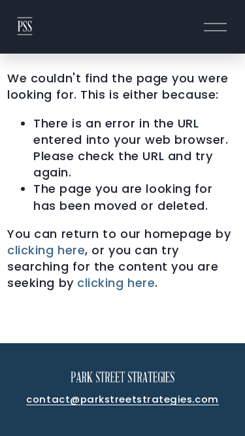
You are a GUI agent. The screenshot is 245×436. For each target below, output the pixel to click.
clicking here (46, 250)
